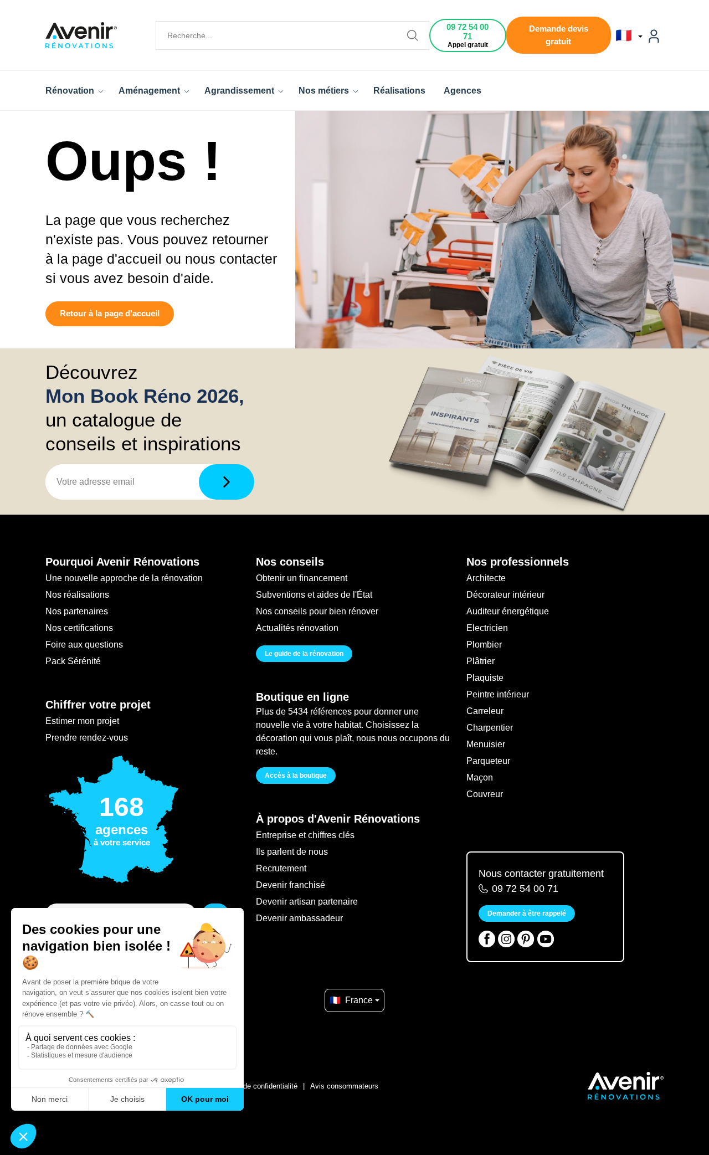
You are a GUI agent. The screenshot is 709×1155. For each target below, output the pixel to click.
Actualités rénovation (297, 628)
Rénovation (70, 90)
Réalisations (399, 90)
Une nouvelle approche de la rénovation (124, 578)
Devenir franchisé (290, 885)
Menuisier (485, 744)
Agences (462, 90)
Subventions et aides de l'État (314, 594)
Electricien (487, 628)
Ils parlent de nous (292, 851)
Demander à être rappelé (526, 913)
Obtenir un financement (301, 578)
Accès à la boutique (296, 775)
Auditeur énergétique (507, 611)
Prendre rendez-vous (86, 737)
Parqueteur (488, 761)
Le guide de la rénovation (304, 654)
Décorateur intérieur (505, 594)
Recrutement (281, 868)
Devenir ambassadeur (299, 918)
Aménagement (150, 90)
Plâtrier (480, 661)
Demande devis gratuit (558, 35)
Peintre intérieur (497, 694)
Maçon (479, 777)
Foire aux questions (84, 644)
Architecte (486, 578)
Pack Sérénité (73, 661)
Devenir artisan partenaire (307, 901)
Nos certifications (79, 628)
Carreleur (485, 711)
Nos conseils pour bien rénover (317, 611)
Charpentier (489, 727)
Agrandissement (240, 90)
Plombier (484, 644)
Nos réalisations (77, 594)
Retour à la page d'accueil (110, 313)
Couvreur (484, 794)
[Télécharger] (226, 482)
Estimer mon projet (82, 721)
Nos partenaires (76, 611)
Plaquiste (485, 677)
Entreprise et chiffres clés (305, 835)
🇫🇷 (625, 35)
